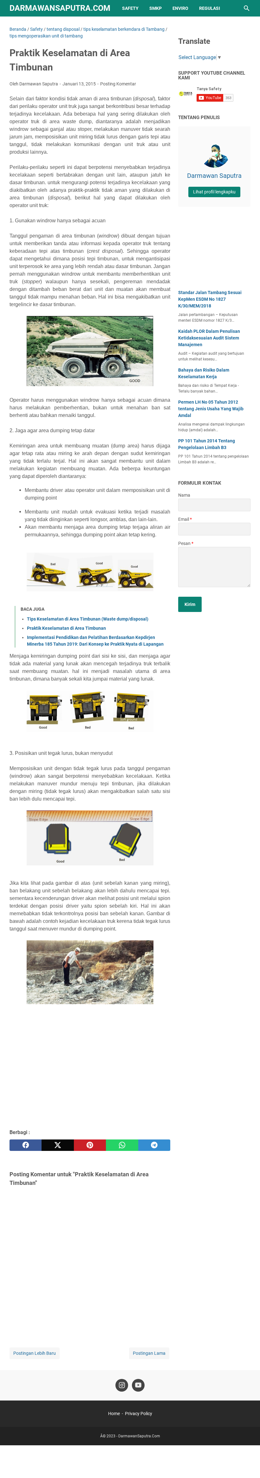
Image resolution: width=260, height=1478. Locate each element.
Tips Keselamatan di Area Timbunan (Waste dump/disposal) (87, 618)
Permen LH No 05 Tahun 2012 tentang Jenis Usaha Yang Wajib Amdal (211, 409)
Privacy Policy (138, 1413)
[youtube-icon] (138, 1385)
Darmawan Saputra (214, 175)
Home (114, 1413)
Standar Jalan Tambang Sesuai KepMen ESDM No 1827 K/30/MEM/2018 (210, 299)
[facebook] (26, 1145)
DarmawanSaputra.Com (60, 8)
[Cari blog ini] (246, 8)
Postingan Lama (149, 1353)
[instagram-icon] (121, 1385)
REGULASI (209, 8)
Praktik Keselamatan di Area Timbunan (66, 628)
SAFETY (130, 8)
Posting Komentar (118, 83)
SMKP (155, 8)
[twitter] (58, 1145)
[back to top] (247, 1463)
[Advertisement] (90, 1077)
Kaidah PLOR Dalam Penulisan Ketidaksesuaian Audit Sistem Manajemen (209, 338)
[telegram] (154, 1145)
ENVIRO (180, 8)
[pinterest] (90, 1145)
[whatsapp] (122, 1145)
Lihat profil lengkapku (214, 191)
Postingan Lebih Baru (34, 1353)
